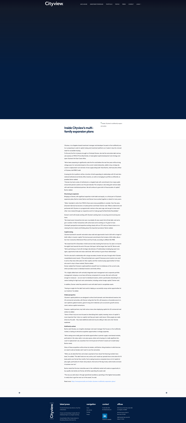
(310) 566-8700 (106, 408)
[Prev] (56, 393)
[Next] (130, 393)
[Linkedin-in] (104, 416)
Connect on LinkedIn (106, 419)
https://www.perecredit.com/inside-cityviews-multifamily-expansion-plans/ (93, 381)
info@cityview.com (107, 409)
